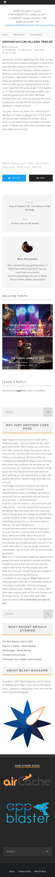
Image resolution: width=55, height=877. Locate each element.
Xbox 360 (37, 167)
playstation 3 (43, 163)
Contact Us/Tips (24, 871)
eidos (31, 163)
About (11, 871)
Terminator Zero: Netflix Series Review (21, 659)
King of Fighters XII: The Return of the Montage (29, 206)
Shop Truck (36, 578)
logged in (20, 390)
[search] (48, 412)
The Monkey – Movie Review (16, 650)
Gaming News (10, 50)
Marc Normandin (11, 47)
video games (9, 167)
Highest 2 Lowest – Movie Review (19, 646)
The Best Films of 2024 (13, 654)
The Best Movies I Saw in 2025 (17, 641)
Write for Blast (40, 871)
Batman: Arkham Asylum (15, 163)
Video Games (38, 50)
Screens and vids (25, 50)
